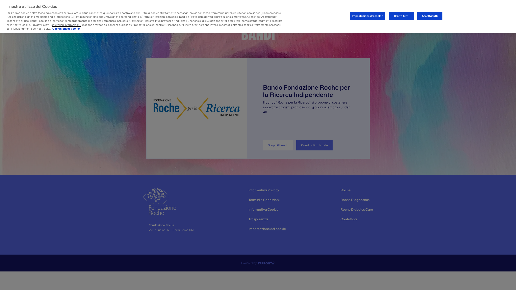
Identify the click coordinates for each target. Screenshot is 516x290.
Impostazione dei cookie (367, 16)
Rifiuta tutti (401, 16)
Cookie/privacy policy (66, 28)
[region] (258, 16)
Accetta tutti (430, 16)
